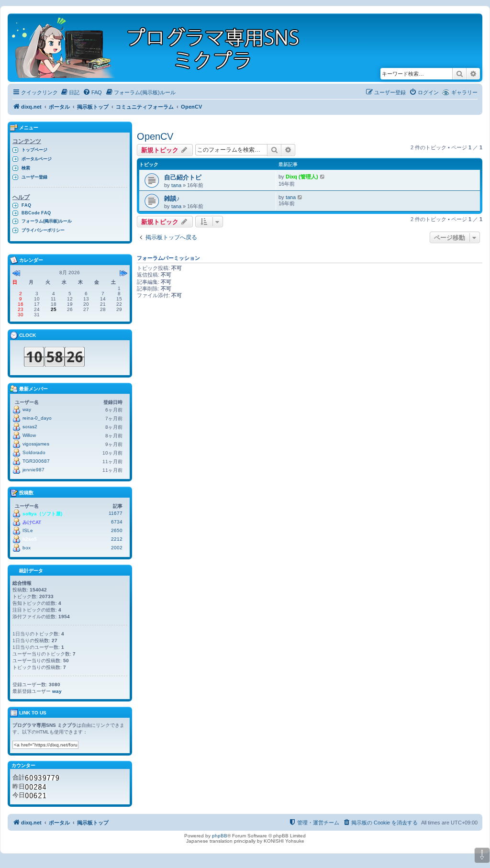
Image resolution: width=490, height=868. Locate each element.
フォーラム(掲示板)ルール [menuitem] (47, 221)
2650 (116, 530)
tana (176, 185)
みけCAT (31, 522)
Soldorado (33, 452)
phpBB (219, 835)
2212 (116, 539)
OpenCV (155, 136)
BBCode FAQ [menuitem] (36, 213)
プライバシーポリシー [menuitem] (43, 230)
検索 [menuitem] (26, 168)
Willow (29, 435)
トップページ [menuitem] (34, 149)
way (26, 409)
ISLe (27, 530)
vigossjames (35, 443)
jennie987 (33, 469)
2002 (116, 547)
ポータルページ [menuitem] (37, 158)
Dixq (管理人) (302, 176)
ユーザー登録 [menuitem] (34, 177)
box (26, 547)
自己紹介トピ (182, 177)
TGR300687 (36, 461)
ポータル (59, 107)
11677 (115, 513)
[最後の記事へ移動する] (323, 176)
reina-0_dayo (37, 418)
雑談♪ (172, 198)
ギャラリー (464, 92)
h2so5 (29, 539)
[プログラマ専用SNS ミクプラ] (164, 47)
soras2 (29, 426)
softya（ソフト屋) (42, 513)
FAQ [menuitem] (26, 205)
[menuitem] (69, 92)
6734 (116, 521)
